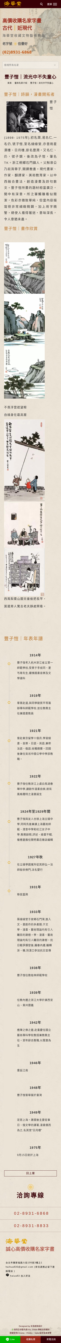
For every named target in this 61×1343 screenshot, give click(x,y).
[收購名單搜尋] (42, 4)
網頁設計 (38, 1326)
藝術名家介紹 (21, 83)
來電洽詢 (51, 1339)
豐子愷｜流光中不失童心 (42, 83)
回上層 (30, 1173)
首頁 (9, 83)
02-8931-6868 (30, 1213)
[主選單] (53, 4)
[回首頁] (12, 4)
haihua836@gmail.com (19, 1267)
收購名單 (30, 1339)
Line (12, 1339)
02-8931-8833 (30, 1225)
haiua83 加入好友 (20, 1276)
